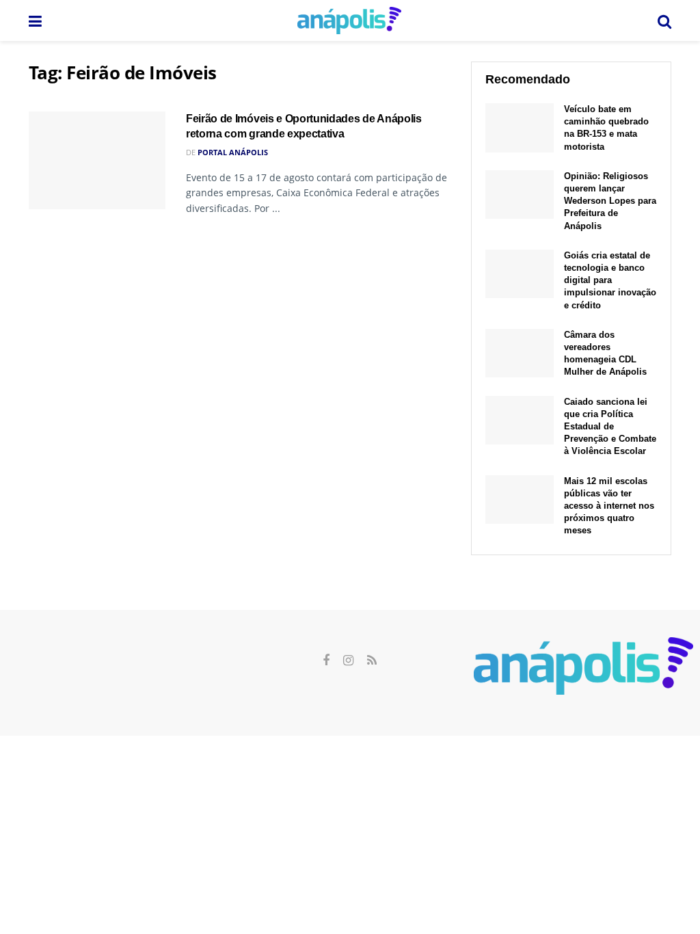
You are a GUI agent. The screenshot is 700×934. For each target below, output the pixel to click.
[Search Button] (664, 20)
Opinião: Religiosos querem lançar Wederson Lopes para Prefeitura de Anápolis (610, 201)
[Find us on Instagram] (348, 661)
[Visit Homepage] (349, 20)
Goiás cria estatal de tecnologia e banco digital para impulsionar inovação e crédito (610, 280)
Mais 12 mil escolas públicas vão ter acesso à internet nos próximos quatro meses (609, 506)
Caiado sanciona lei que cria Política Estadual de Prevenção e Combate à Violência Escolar (610, 427)
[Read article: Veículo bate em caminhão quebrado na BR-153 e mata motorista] (519, 127)
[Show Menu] (35, 20)
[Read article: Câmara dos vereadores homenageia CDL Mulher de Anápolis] (519, 353)
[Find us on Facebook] (326, 661)
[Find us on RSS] (372, 661)
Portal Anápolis (233, 152)
